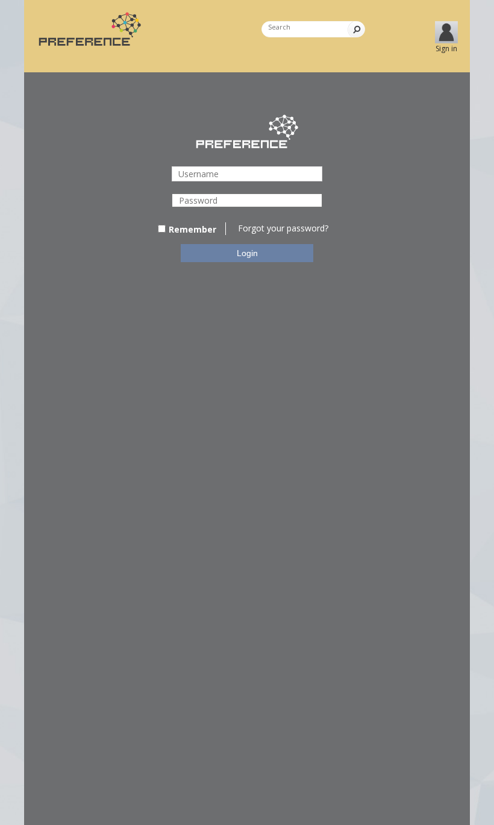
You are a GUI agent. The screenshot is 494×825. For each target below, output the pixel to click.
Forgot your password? (283, 228)
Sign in (446, 48)
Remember (192, 229)
